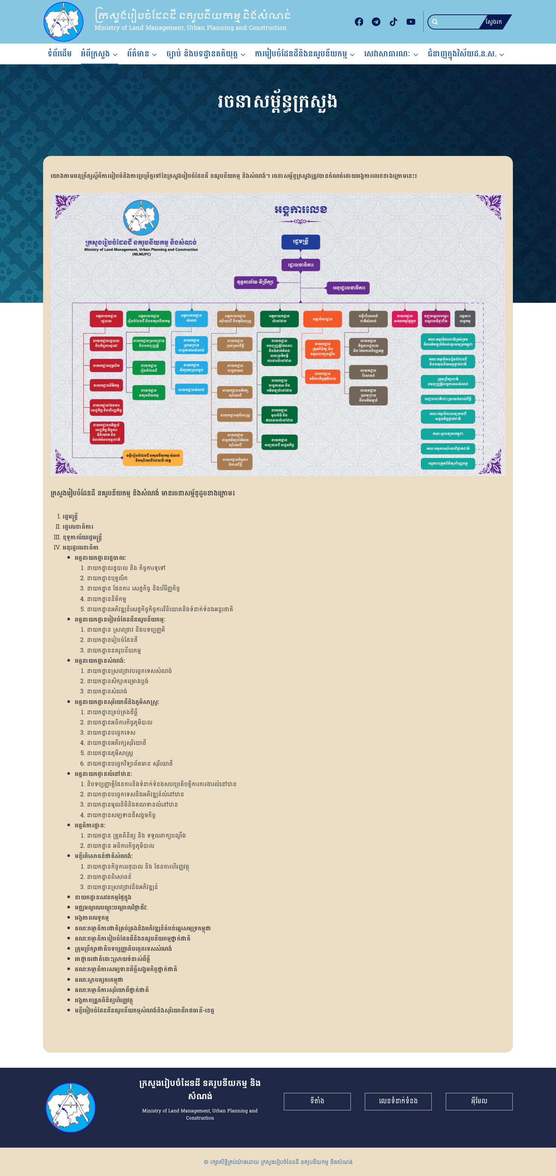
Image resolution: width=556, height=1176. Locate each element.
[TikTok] (393, 22)
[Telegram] (376, 22)
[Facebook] (359, 22)
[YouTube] (410, 22)
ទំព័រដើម (60, 54)
